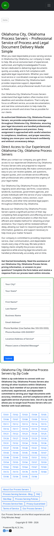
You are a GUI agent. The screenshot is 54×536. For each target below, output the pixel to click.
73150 (25, 457)
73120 (43, 429)
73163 (15, 467)
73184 (43, 471)
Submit (8, 358)
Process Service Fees (13, 503)
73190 (6, 476)
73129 (34, 438)
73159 (43, 462)
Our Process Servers (32, 508)
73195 (25, 476)
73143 (6, 452)
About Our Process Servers (16, 489)
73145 (25, 452)
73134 (25, 443)
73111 (6, 424)
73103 (25, 414)
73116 (6, 429)
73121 (6, 433)
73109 (34, 419)
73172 (6, 471)
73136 (43, 443)
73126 (6, 438)
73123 (25, 433)
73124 (34, 433)
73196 (34, 476)
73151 (34, 457)
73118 (25, 429)
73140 (25, 448)
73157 (34, 462)
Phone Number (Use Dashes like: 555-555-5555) (26, 328)
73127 (15, 438)
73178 (25, 471)
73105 (43, 414)
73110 (43, 419)
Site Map (7, 499)
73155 (15, 462)
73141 (34, 448)
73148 (6, 457)
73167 (34, 467)
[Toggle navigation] (48, 5)
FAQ (38, 494)
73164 (25, 467)
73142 (43, 448)
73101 (6, 414)
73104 (34, 414)
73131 (6, 443)
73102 (15, 414)
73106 (6, 419)
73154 (6, 462)
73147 (43, 452)
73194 (15, 476)
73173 (15, 471)
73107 (15, 419)
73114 (34, 424)
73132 (15, 443)
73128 (25, 438)
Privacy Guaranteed (35, 503)
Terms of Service (11, 508)
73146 (34, 452)
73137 (6, 448)
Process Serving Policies (26, 499)
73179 (34, 471)
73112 (15, 424)
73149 (15, 457)
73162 (6, 467)
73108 (25, 419)
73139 (15, 448)
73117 (15, 429)
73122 (15, 433)
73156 (25, 462)
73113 (25, 424)
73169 (43, 467)
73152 (43, 457)
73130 (43, 438)
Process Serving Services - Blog (18, 494)
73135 (34, 443)
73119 (34, 429)
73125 (43, 433)
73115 (43, 424)
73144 (15, 452)
